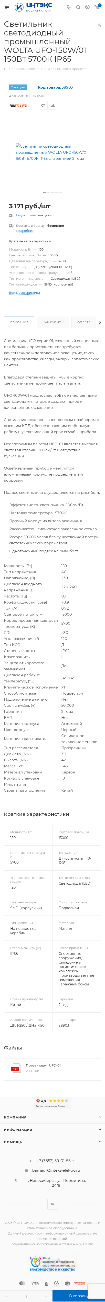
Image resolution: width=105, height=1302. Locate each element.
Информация (18, 1130)
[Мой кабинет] (87, 7)
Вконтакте (52, 1204)
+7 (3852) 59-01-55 (54, 1161)
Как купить (53, 322)
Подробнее (24, 231)
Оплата (84, 322)
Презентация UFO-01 (43, 1065)
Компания (15, 1117)
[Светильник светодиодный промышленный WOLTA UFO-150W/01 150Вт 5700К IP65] (52, 152)
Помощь (13, 1142)
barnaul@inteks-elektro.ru (56, 1170)
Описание (19, 322)
